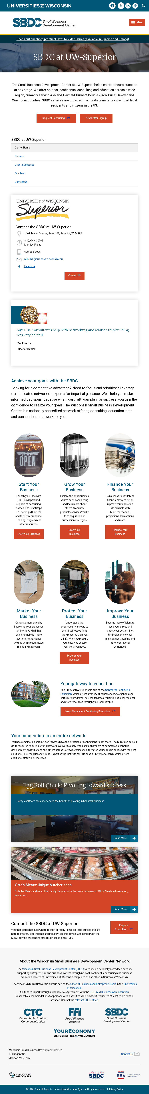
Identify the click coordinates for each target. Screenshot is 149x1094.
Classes (19, 156)
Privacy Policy (116, 1089)
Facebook (29, 266)
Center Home (22, 148)
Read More (121, 838)
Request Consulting (54, 118)
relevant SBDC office (86, 1000)
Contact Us (21, 182)
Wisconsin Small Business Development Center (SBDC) (53, 969)
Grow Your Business (74, 532)
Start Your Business (29, 534)
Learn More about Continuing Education (87, 711)
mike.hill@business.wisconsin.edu (43, 259)
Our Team (20, 173)
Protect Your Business (74, 658)
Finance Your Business (120, 532)
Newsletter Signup (96, 118)
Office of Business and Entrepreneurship (93, 984)
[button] (143, 5)
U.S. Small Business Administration (109, 992)
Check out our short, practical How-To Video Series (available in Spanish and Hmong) (73, 39)
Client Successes (24, 165)
